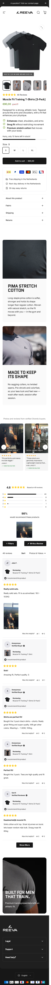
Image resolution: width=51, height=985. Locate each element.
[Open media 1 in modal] (41, 27)
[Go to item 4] (37, 85)
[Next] (45, 3)
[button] (15, 94)
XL (32, 150)
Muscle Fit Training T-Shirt (22, 654)
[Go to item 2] (17, 85)
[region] (24, 530)
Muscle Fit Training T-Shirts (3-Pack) (26, 573)
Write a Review (38, 544)
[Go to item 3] (27, 85)
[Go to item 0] (7, 85)
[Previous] (4, 3)
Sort (23, 553)
